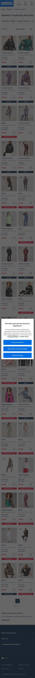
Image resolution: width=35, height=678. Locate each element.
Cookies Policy (24, 336)
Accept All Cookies (17, 342)
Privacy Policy (13, 336)
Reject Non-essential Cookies (17, 349)
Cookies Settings (17, 355)
